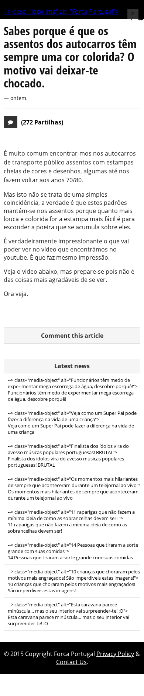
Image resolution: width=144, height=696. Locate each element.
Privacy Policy (115, 654)
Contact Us (71, 662)
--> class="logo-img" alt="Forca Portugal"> (61, 11)
